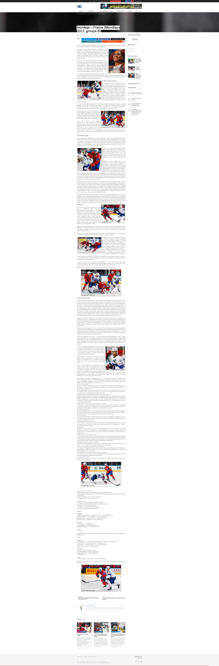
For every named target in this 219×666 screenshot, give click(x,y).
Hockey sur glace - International (92, 13)
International (120, 11)
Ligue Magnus (90, 11)
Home (78, 13)
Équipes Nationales (101, 13)
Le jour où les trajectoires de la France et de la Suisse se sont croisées (100, 635)
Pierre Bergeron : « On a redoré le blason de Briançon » (138, 76)
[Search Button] (89, 1)
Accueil (81, 11)
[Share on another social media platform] (124, 41)
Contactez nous (94, 1)
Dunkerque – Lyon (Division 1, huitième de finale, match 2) (136, 93)
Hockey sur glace (83, 13)
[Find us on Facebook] (128, 1)
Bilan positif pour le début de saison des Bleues (138, 61)
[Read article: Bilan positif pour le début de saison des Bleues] (131, 61)
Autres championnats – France (105, 11)
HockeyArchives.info (116, 1)
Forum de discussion (105, 1)
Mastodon (140, 658)
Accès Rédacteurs (139, 1)
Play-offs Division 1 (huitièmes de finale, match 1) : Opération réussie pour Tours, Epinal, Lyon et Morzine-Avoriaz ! (136, 112)
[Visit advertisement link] (121, 6)
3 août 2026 (104, 646)
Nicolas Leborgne (84, 35)
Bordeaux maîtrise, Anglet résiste (138, 68)
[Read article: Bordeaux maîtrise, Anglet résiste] (131, 68)
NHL (137, 11)
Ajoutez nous (135, 39)
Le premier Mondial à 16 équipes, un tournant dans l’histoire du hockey (118, 635)
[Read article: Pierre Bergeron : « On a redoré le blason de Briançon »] (131, 75)
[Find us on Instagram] (131, 1)
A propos (99, 1)
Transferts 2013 (132, 87)
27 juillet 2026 (121, 646)
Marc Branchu (98, 646)
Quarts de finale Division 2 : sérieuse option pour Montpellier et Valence (136, 104)
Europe (130, 11)
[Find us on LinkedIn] (129, 1)
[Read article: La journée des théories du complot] (84, 627)
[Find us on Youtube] (133, 1)
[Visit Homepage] (81, 6)
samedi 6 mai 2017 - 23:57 (94, 35)
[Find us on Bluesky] (126, 1)
